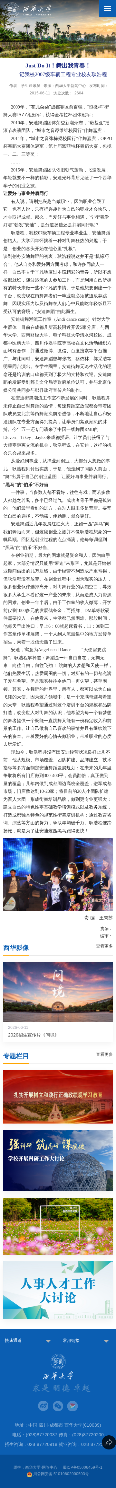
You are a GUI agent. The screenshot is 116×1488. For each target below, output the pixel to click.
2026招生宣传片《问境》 (33, 1034)
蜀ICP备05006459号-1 (82, 1467)
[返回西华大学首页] (28, 10)
